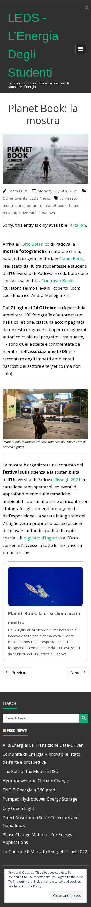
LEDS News (39, 198)
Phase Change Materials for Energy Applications (37, 838)
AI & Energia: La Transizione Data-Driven (43, 745)
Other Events (15, 198)
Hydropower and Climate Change (36, 780)
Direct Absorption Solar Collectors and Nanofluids (41, 821)
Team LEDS (18, 190)
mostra (9, 205)
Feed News (17, 730)
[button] (87, 8)
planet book (55, 205)
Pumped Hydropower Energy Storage (40, 799)
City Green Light (18, 808)
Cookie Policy (31, 886)
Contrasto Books (58, 281)
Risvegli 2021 (67, 479)
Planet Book (71, 259)
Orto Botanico (35, 244)
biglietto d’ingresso (43, 538)
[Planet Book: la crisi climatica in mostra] (45, 612)
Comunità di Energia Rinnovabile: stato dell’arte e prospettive (41, 758)
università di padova (36, 212)
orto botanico (30, 205)
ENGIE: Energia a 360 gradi (30, 790)
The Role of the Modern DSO (31, 771)
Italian (79, 225)
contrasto (68, 198)
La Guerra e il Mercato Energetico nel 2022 (45, 851)
